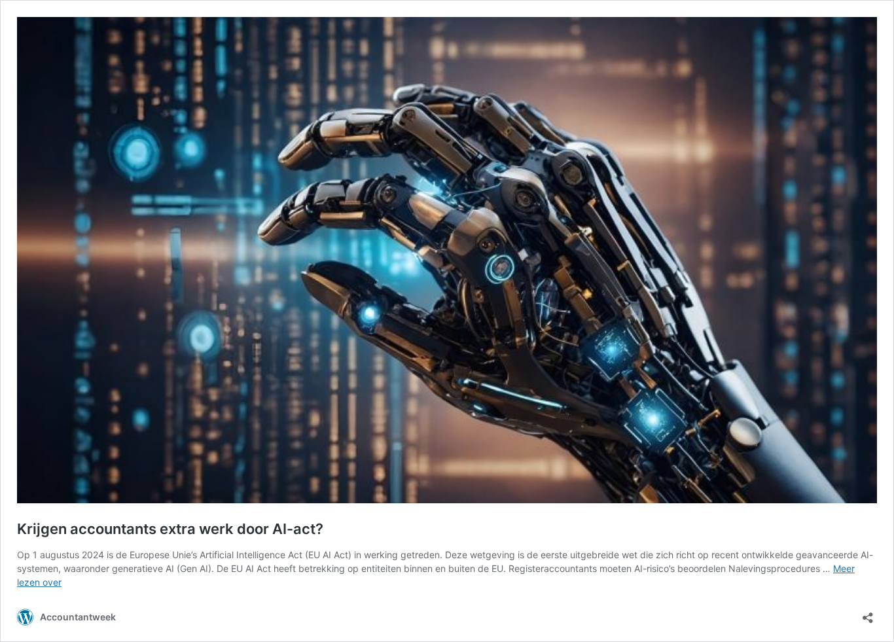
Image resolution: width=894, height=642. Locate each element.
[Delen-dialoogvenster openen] (868, 613)
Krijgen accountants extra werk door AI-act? (170, 528)
